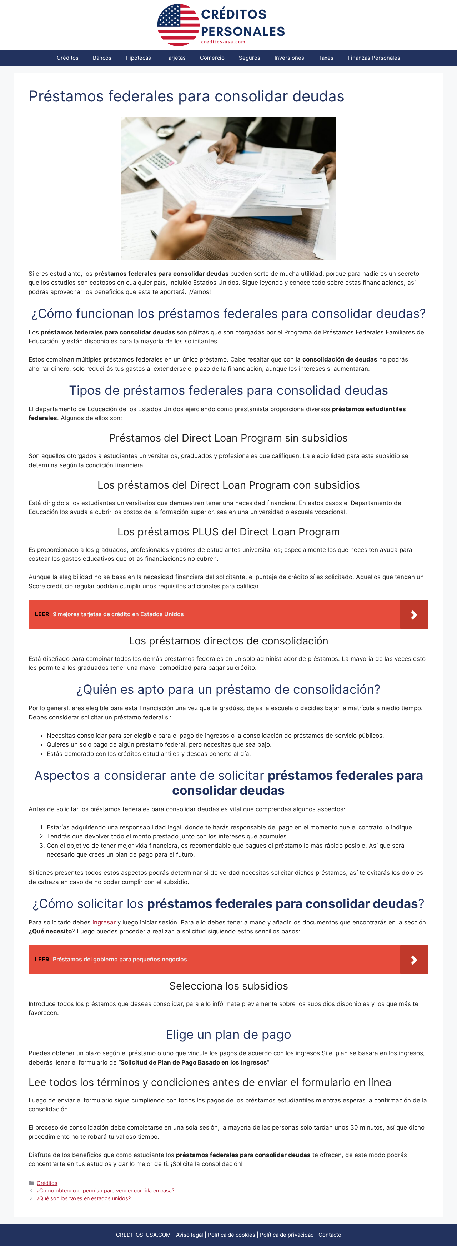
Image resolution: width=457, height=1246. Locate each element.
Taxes (325, 57)
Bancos (102, 57)
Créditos (68, 57)
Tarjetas (175, 57)
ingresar (104, 922)
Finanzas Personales (374, 57)
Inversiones (289, 57)
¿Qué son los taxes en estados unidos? (84, 1198)
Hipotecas (138, 57)
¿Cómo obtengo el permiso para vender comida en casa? (105, 1190)
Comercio (212, 57)
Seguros (249, 57)
